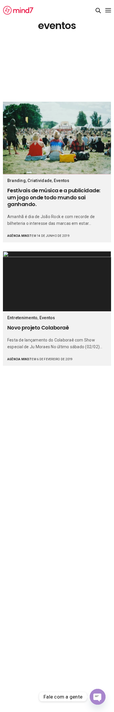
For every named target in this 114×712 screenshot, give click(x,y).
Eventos (62, 180)
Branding (16, 180)
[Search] (98, 10)
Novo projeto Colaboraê (38, 327)
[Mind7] (18, 10)
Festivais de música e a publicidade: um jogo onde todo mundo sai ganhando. (53, 197)
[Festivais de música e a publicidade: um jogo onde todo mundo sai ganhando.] (57, 138)
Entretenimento (22, 317)
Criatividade (39, 180)
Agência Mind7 (19, 235)
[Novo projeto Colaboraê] (57, 281)
